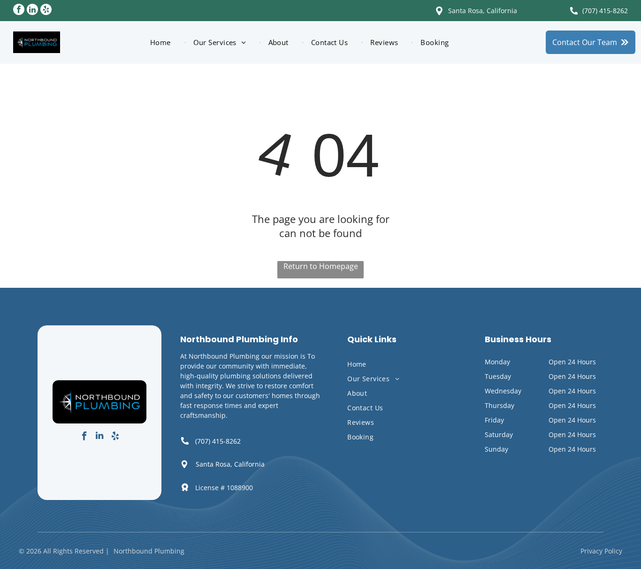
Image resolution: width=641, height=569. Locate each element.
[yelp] (46, 10)
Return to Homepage (320, 266)
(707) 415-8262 (605, 10)
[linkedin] (32, 10)
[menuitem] (164, 42)
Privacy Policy (601, 550)
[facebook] (18, 10)
